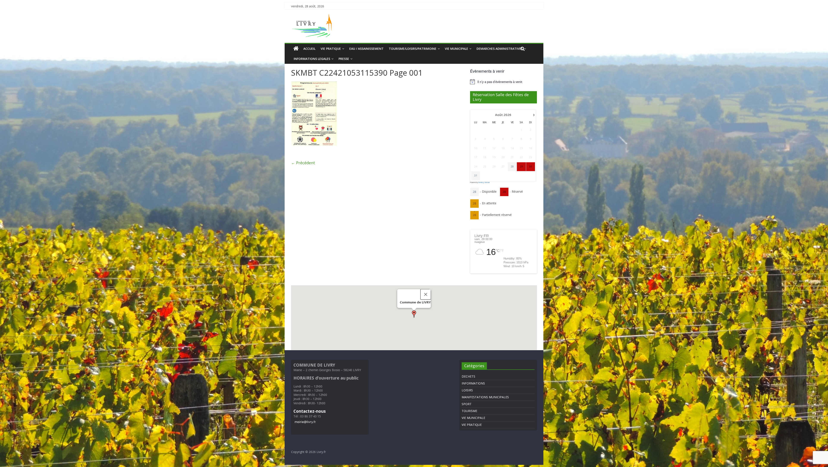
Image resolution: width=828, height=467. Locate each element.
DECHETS (468, 376)
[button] (414, 314)
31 (475, 175)
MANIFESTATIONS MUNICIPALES (485, 397)
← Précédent (303, 162)
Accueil (309, 49)
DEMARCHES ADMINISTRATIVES (500, 49)
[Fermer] (425, 294)
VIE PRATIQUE (331, 49)
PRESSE (344, 59)
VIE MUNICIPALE (456, 49)
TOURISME (469, 411)
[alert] (503, 81)
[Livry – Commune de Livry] (312, 16)
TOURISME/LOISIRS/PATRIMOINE (412, 49)
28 (512, 166)
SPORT (467, 404)
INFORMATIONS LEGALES (312, 59)
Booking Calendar (484, 182)
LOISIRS (467, 390)
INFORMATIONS (473, 383)
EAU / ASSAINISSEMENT (366, 49)
